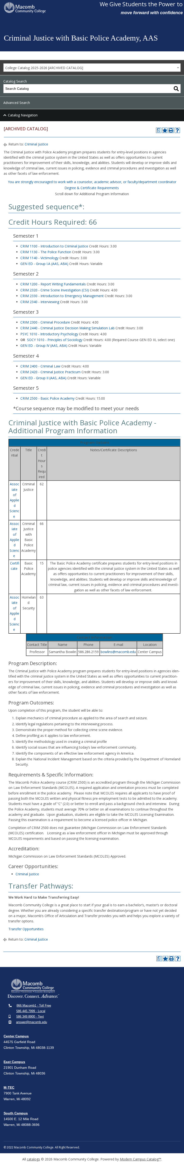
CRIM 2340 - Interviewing (39, 302)
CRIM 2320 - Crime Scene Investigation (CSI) (54, 290)
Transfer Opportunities (26, 929)
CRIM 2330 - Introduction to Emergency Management (62, 296)
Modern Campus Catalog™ (140, 1159)
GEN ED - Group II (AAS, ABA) (43, 378)
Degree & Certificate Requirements (91, 188)
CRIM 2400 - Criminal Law (40, 366)
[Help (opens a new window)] (177, 130)
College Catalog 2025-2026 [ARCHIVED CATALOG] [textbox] (44, 68)
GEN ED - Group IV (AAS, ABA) (43, 345)
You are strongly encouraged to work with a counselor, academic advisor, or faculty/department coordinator (92, 182)
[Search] (176, 88)
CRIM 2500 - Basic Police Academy (47, 398)
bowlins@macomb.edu (118, 651)
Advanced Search (16, 102)
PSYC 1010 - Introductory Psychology (49, 334)
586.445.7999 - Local (30, 1011)
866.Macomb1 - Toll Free (34, 1005)
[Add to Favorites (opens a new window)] (164, 130)
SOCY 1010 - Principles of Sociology (54, 339)
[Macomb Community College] (50, 7)
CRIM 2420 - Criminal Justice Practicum (50, 372)
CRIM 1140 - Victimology (39, 258)
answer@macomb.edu (31, 1022)
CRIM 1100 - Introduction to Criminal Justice (54, 246)
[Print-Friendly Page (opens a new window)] (171, 130)
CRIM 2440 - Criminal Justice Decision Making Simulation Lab (67, 328)
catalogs (33, 1159)
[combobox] (92, 67)
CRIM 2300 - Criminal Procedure (45, 322)
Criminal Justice (36, 144)
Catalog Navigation (23, 115)
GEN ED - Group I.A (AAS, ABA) (44, 263)
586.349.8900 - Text (30, 1016)
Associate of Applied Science (14, 500)
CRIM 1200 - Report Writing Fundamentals (53, 284)
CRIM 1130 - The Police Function (45, 252)
